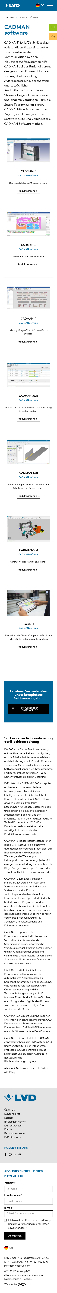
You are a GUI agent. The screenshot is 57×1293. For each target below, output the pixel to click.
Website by (10, 1284)
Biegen (28, 806)
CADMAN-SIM (12, 970)
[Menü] (50, 5)
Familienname (12, 1195)
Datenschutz (11, 1278)
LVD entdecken (13, 1125)
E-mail (8, 1207)
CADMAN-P (11, 932)
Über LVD (9, 1109)
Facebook (5, 1154)
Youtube (20, 1154)
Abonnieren (15, 1235)
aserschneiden (42, 806)
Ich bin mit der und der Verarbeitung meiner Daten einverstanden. (29, 1224)
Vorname (9, 1182)
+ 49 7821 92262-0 (37, 1261)
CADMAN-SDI (12, 1015)
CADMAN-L (11, 878)
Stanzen (13, 810)
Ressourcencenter (14, 1133)
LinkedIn (15, 1154)
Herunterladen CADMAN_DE (29, 709)
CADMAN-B (11, 840)
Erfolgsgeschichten (15, 1121)
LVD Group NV (21, 1271)
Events (8, 1129)
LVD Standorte (12, 1137)
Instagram (10, 1154)
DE (42, 5)
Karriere (9, 1117)
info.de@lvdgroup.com (17, 1265)
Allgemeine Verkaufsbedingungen (23, 1274)
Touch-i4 (21, 818)
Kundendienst (12, 1113)
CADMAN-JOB (12, 1038)
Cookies (27, 1278)
